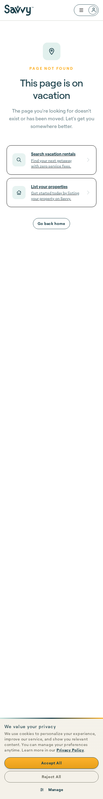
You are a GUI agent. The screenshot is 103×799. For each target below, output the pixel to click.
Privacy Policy (70, 750)
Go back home (51, 223)
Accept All (51, 763)
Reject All (51, 776)
